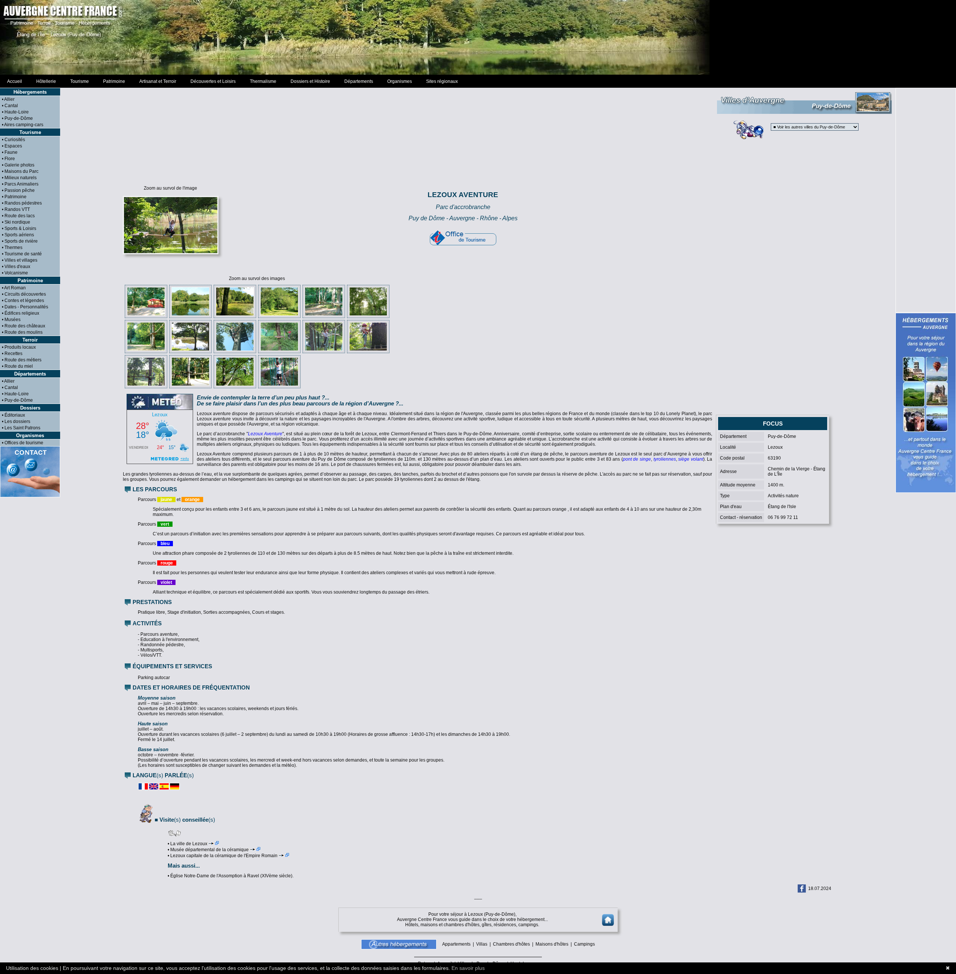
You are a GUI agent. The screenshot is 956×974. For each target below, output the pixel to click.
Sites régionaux (441, 81)
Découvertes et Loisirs (213, 81)
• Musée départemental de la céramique (208, 849)
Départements (359, 81)
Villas (481, 944)
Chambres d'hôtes (511, 944)
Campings (584, 944)
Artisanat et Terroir (158, 81)
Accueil (14, 81)
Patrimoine (114, 81)
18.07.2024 (819, 888)
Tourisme (79, 81)
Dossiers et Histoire (310, 81)
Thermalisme (263, 81)
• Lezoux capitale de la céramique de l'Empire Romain (222, 855)
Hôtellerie (46, 81)
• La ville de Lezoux (187, 843)
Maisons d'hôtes (552, 944)
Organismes (400, 81)
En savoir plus (468, 968)
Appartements (456, 944)
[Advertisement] (478, 37)
